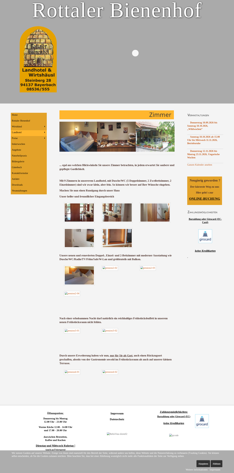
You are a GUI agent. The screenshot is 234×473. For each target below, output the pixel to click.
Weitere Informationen (197, 469)
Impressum (215, 469)
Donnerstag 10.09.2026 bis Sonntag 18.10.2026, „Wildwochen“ (202, 125)
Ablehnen (216, 464)
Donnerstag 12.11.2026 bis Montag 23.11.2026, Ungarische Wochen (203, 154)
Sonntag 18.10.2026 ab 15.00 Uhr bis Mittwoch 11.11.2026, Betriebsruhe (203, 140)
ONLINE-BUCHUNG (204, 199)
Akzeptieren (203, 464)
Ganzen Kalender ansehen (199, 164)
